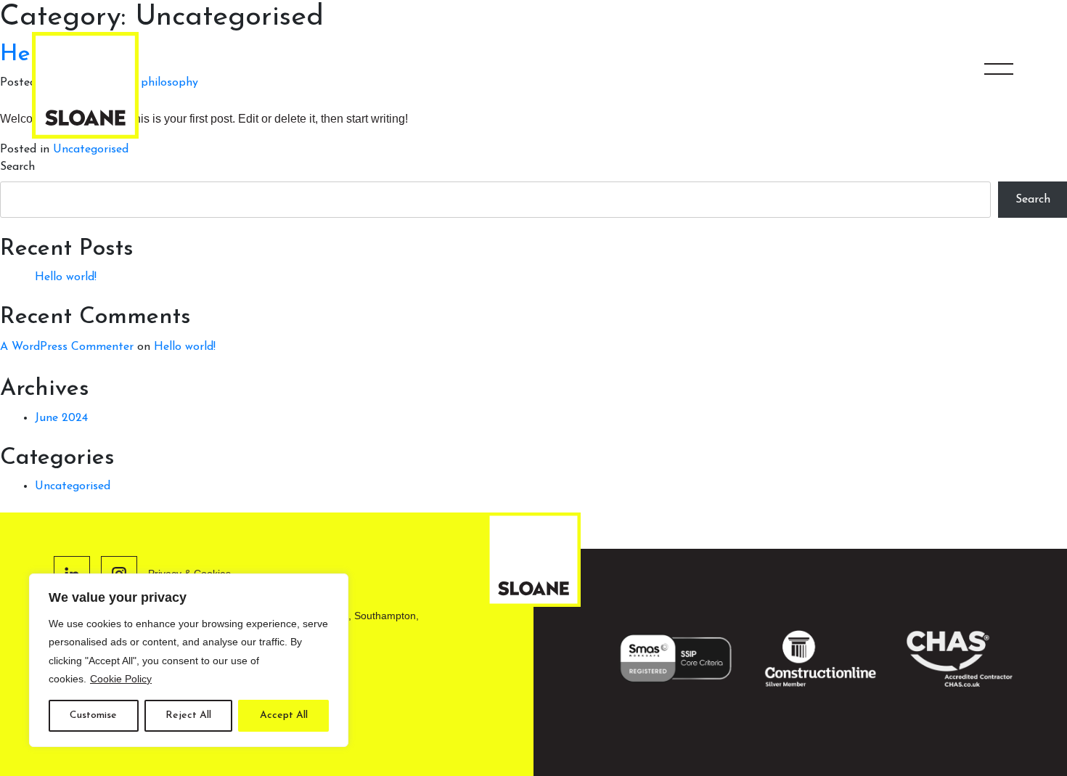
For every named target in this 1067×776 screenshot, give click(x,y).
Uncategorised (90, 149)
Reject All (188, 715)
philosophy (169, 83)
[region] (188, 660)
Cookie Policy (121, 679)
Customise (93, 715)
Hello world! (66, 277)
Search (17, 167)
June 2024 (61, 418)
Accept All (284, 715)
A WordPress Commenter (67, 347)
